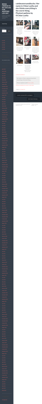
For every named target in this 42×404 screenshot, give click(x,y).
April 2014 (4, 336)
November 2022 (5, 114)
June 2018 (4, 227)
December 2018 (5, 214)
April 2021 (4, 155)
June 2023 (4, 99)
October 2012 (4, 375)
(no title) (3, 40)
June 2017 (4, 253)
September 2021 (5, 145)
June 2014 (4, 331)
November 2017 (5, 242)
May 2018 (4, 229)
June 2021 (4, 151)
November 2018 (5, 216)
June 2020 (4, 175)
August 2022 (4, 121)
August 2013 (4, 353)
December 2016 (5, 266)
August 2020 (4, 171)
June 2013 (4, 357)
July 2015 (3, 303)
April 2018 (4, 231)
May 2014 (4, 333)
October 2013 (4, 349)
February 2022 (4, 134)
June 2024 (4, 73)
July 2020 (3, 173)
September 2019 (5, 195)
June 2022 (4, 125)
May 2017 (4, 255)
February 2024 (4, 82)
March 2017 (4, 260)
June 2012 (4, 383)
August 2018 (4, 223)
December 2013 (5, 344)
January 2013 (4, 368)
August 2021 (4, 147)
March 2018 (4, 234)
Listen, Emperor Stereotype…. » (33, 98)
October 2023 (4, 90)
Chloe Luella (30, 82)
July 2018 (3, 225)
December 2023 (5, 86)
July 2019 (3, 199)
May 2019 (4, 203)
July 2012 (3, 381)
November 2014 (5, 320)
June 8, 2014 (18, 17)
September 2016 (5, 273)
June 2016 (4, 279)
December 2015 (5, 292)
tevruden (24, 17)
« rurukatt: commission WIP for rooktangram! (25, 95)
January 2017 (4, 264)
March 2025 (4, 71)
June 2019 (4, 201)
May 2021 (4, 153)
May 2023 (4, 101)
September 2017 (5, 247)
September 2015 (5, 299)
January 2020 (4, 186)
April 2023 (4, 103)
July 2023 (3, 97)
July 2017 (3, 251)
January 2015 (4, 316)
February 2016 (4, 288)
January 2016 (4, 290)
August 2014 (4, 327)
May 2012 (4, 386)
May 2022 (4, 127)
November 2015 (5, 294)
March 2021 (4, 158)
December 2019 (5, 188)
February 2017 (4, 262)
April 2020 (4, 179)
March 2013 (4, 364)
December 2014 (5, 318)
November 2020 (5, 166)
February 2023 (4, 108)
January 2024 (4, 84)
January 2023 (4, 110)
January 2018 (4, 238)
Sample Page (4, 23)
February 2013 (4, 366)
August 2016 (4, 275)
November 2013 (5, 346)
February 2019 (4, 210)
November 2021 (5, 140)
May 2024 (4, 75)
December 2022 (5, 112)
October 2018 (4, 218)
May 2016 (4, 281)
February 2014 (4, 340)
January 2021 (4, 162)
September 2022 (5, 119)
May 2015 (4, 307)
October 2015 (4, 297)
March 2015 (4, 312)
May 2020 (4, 177)
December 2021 (5, 138)
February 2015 (4, 314)
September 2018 (5, 221)
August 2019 (4, 197)
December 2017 (5, 240)
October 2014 (4, 323)
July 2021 (3, 149)
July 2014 (3, 329)
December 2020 (5, 164)
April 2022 (4, 129)
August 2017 (4, 249)
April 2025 (4, 69)
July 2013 (3, 355)
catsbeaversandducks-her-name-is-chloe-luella (25, 85)
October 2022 (4, 116)
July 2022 (3, 123)
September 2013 (5, 351)
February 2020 (4, 184)
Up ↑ (36, 105)
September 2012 (5, 377)
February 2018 (4, 236)
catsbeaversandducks (20, 74)
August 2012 (4, 379)
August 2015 (4, 301)
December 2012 (5, 370)
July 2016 (3, 277)
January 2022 (4, 136)
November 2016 (5, 268)
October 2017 (4, 244)
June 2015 (4, 305)
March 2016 (4, 286)
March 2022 (4, 132)
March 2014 (4, 338)
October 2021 (4, 142)
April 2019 (4, 205)
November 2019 (5, 190)
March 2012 (4, 390)
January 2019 (4, 212)
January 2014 (4, 342)
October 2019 (4, 192)
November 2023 (5, 88)
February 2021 (4, 160)
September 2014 (5, 325)
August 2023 (4, 95)
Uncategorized (4, 399)
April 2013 (4, 362)
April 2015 (4, 310)
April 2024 (4, 77)
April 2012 (4, 388)
